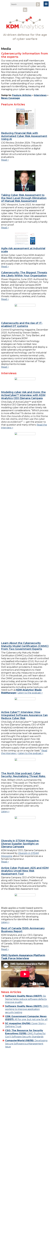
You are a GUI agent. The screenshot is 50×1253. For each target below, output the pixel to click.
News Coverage (10, 98)
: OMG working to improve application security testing (26, 1009)
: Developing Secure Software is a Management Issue (26, 1043)
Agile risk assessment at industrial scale (23, 250)
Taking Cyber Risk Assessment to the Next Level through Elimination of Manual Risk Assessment (24, 198)
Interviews (40, 95)
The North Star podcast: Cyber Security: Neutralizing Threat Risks (23, 775)
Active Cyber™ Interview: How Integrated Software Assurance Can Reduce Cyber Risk (24, 715)
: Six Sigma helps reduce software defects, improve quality (26, 999)
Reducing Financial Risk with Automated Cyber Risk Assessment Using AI (24, 136)
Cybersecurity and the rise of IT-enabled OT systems (21, 325)
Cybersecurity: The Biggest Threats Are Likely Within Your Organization (24, 274)
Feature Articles (21, 95)
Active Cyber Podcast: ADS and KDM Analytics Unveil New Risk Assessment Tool (25, 870)
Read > (5, 160)
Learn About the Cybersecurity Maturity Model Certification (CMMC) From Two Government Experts (25, 646)
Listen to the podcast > (30, 692)
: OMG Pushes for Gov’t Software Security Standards (25, 1033)
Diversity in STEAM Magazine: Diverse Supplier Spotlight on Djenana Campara (20, 843)
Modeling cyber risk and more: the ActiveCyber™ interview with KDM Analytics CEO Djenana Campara (23, 395)
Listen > (5, 811)
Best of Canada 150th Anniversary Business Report (23, 930)
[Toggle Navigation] (46, 3)
